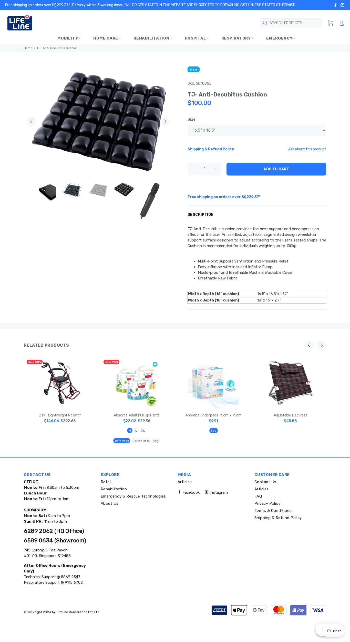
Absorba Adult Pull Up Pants (137, 415)
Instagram (218, 492)
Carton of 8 (140, 441)
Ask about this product (307, 149)
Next (165, 121)
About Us (110, 503)
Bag (156, 441)
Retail (106, 482)
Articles (185, 482)
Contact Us (265, 482)
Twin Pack (122, 441)
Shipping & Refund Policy (278, 517)
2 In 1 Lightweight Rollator (60, 415)
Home (28, 48)
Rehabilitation (114, 489)
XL (143, 430)
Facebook (190, 492)
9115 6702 (73, 582)
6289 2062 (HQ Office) (54, 531)
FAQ (258, 496)
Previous (31, 121)
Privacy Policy (267, 503)
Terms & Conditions (273, 510)
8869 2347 (70, 577)
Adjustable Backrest (290, 415)
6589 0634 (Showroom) (55, 540)
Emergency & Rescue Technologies (133, 496)
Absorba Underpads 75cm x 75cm (214, 415)
